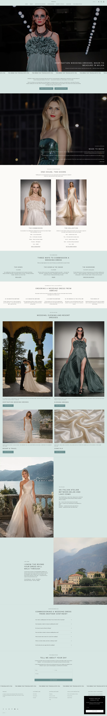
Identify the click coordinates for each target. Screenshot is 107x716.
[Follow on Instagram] (9, 709)
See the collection (61, 88)
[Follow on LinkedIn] (17, 709)
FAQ (50, 699)
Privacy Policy (69, 695)
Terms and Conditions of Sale (72, 694)
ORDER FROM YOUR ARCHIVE (88, 277)
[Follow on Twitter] (6, 709)
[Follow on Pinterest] (11, 709)
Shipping (50, 694)
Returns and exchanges (53, 697)
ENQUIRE (53, 277)
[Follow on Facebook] (3, 709)
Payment (34, 697)
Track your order (52, 695)
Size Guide (35, 694)
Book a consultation (46, 88)
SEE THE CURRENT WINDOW (71, 246)
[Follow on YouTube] (14, 709)
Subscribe (94, 711)
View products (8, 405)
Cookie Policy (69, 697)
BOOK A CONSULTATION (35, 246)
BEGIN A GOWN (18, 277)
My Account (35, 695)
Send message (53, 679)
